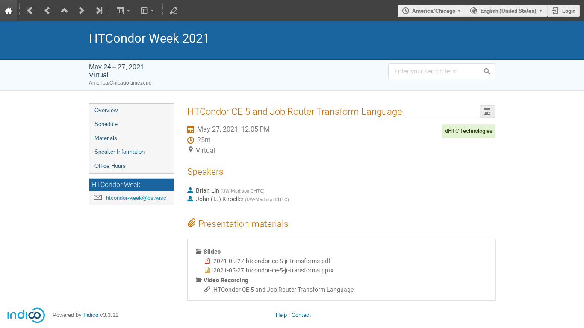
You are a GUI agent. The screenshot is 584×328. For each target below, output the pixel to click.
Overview (106, 110)
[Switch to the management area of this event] (173, 10)
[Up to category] (64, 10)
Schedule (106, 124)
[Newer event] (81, 10)
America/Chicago (433, 11)
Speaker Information (119, 152)
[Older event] (47, 10)
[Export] (124, 10)
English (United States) (509, 11)
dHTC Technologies (469, 131)
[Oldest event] (30, 10)
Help (281, 315)
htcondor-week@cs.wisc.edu (141, 198)
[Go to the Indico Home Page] (8, 10)
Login (568, 11)
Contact (301, 315)
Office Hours (110, 166)
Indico (90, 315)
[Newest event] (98, 10)
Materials (105, 138)
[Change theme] (148, 10)
